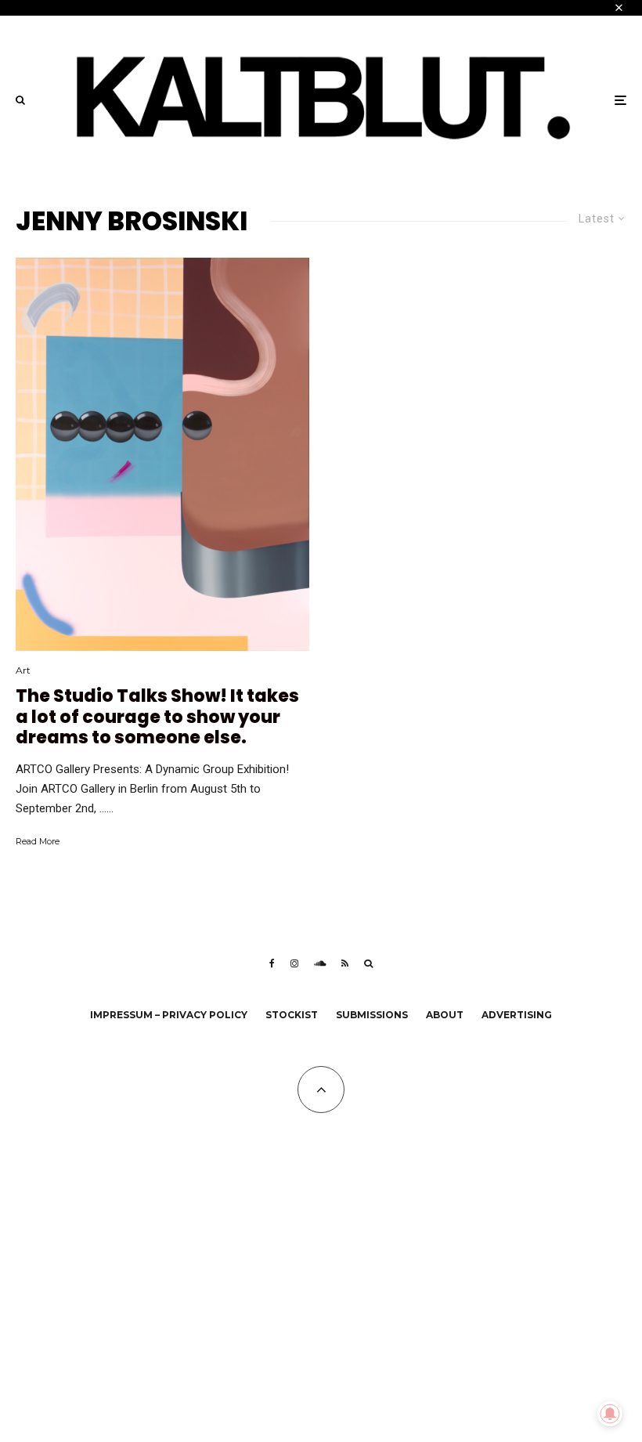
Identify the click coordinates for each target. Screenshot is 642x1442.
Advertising (517, 1015)
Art (23, 670)
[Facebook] (272, 963)
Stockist (291, 1015)
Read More (38, 841)
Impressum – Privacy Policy (168, 1015)
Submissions (372, 1015)
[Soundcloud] (320, 963)
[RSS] (345, 963)
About (444, 1015)
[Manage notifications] (609, 1413)
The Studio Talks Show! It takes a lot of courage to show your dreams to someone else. (157, 717)
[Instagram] (294, 963)
